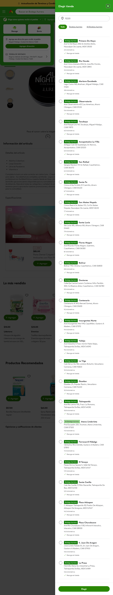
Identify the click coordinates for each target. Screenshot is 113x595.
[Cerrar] (108, 6)
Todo (63, 26)
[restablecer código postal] (62, 18)
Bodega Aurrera (75, 26)
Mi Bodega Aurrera (94, 26)
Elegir (84, 588)
